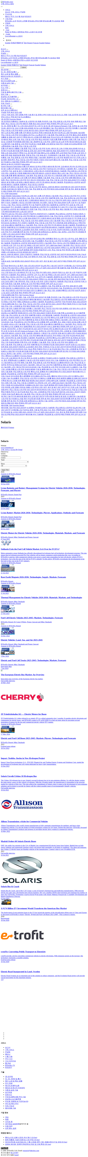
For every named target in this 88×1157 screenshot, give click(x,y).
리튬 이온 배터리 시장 (15, 178)
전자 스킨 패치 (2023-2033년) (46, 268)
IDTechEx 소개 (10, 21)
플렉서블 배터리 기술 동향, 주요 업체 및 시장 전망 (32, 175)
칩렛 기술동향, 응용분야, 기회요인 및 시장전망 (39, 333)
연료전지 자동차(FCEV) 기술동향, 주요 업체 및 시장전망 (50, 214)
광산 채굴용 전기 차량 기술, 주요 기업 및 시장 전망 (36, 209)
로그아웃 (38, 32)
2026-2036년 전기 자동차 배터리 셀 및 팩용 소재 (46, 218)
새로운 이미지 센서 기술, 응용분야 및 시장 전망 (58, 360)
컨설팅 (22, 12)
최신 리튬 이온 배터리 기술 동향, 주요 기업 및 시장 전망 (24, 169)
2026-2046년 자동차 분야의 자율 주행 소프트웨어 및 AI (57, 313)
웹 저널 (21, 16)
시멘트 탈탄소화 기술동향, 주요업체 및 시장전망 (64, 381)
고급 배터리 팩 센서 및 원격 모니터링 (23, 358)
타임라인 (27, 16)
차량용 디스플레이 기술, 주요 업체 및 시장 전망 (51, 286)
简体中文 (19, 43)
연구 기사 (14, 16)
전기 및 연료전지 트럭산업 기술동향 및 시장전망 (47, 205)
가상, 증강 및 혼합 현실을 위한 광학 (69, 412)
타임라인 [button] (23, 56)
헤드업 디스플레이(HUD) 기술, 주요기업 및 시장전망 (50, 216)
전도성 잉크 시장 (57, 137)
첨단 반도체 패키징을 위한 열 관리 (25, 351)
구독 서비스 (15, 12)
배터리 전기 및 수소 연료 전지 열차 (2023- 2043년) (58, 200)
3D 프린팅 (5, 70)
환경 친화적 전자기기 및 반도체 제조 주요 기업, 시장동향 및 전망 (57, 349)
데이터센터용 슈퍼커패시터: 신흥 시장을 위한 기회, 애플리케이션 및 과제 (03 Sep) (36, 1142)
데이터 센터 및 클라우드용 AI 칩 (55, 329)
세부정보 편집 (22, 32)
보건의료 (4, 85)
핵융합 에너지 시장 (77, 243)
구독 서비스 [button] (5, 51)
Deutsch (30, 43)
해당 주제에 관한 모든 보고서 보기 (60, 124)
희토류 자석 (68, 157)
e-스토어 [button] (27, 60)
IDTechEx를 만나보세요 (51, 21)
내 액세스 (13, 32)
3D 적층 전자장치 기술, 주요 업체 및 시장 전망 (52, 121)
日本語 (13, 43)
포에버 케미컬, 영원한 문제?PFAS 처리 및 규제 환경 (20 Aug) (28, 1144)
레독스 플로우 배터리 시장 (29, 182)
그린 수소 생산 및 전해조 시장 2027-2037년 (29, 245)
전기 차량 (4, 79)
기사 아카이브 (10, 1061)
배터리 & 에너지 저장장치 (11, 76)
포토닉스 (4, 90)
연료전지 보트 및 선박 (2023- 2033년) (15, 214)
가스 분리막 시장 (40, 383)
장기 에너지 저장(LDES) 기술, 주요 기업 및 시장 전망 (47, 180)
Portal (7, 32)
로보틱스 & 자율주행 (9, 97)
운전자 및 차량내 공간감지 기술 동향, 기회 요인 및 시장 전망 (30, 365)
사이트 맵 (8, 1122)
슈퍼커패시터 (65, 187)
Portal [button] (3, 60)
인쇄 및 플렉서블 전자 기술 (11, 92)
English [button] (3, 65)
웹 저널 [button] (17, 56)
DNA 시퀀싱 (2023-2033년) (25, 268)
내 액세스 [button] (9, 60)
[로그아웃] (14, 1153)
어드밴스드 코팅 (63, 133)
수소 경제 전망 (8, 248)
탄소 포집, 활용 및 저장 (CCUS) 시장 (57, 376)
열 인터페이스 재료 (8, 162)
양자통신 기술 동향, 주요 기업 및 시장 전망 (42, 308)
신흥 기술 (8, 1056)
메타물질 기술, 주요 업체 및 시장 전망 (57, 128)
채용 (62, 21)
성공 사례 (18, 112)
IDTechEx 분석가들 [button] (30, 58)
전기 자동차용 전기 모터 (55, 207)
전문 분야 (10, 112)
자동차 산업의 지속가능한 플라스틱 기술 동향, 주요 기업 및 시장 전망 (59, 160)
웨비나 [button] (3, 56)
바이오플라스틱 (25, 135)
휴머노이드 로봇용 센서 (14, 326)
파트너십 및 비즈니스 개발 (57, 115)
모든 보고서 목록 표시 (9, 110)
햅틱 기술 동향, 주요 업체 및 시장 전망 (35, 362)
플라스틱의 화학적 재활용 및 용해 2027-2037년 (69, 378)
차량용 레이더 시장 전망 (26, 313)
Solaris (11, 427)
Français (36, 43)
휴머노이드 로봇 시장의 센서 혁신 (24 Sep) (21, 1137)
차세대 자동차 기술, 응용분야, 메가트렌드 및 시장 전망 (30, 317)
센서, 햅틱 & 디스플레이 (10, 101)
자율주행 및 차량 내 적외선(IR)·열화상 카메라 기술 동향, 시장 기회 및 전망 (53, 320)
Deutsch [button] (25, 65)
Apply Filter (5, 470)
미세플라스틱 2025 (32, 385)
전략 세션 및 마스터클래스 (21, 117)
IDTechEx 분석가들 (35, 21)
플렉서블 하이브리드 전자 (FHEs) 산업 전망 (52, 335)
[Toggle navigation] (2, 6)
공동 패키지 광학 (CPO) (67, 333)
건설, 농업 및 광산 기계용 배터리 (20, 171)
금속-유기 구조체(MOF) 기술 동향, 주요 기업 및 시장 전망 (61, 155)
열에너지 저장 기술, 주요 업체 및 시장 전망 (33, 189)
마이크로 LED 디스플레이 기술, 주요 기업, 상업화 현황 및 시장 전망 (49, 290)
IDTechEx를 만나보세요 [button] (47, 58)
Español (42, 43)
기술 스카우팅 (73, 115)
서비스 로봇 (51, 326)
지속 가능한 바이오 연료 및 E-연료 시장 (16, 257)
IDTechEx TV (10, 1065)
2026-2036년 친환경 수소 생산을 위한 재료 (25, 153)
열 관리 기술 (5, 106)
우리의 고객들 (22, 21)
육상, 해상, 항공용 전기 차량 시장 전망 (70, 209)
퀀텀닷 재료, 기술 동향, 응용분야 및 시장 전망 (46, 157)
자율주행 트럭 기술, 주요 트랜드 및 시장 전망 (66, 198)
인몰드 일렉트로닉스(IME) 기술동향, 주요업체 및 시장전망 (39, 302)
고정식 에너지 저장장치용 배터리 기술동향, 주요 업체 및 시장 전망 (59, 171)
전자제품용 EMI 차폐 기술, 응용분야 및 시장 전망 (31, 142)
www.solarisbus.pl (7, 447)
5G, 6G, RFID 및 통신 (9, 72)
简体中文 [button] (15, 65)
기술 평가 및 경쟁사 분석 (37, 115)
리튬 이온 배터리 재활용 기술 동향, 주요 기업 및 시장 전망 (23, 148)
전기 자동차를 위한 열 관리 (19, 232)
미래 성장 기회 (12, 115)
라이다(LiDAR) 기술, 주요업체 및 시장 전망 (63, 288)
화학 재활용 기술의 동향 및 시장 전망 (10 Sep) (22, 1140)
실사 (80, 115)
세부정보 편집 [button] (18, 60)
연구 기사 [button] (10, 56)
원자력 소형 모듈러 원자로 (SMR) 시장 (19, 387)
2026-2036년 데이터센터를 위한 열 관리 (54, 351)
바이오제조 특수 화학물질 (43, 239)
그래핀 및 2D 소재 (57, 142)
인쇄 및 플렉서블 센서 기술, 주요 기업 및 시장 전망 (20, 304)
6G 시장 (38, 126)
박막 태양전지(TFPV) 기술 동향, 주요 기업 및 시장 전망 (49, 243)
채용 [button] (58, 58)
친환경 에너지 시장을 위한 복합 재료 (36, 137)
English (7, 43)
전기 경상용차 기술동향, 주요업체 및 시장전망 (28, 207)
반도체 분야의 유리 (77, 335)
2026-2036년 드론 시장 (65, 202)
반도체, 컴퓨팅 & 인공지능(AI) (16, 1101)
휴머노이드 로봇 (57, 317)
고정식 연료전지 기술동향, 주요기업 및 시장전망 (38, 254)
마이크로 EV (69, 218)
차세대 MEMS (14, 342)
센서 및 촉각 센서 (11, 1104)
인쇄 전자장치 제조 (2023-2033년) (74, 302)
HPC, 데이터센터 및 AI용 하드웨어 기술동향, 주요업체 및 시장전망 (26, 338)
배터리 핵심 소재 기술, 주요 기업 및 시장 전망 (20, 139)
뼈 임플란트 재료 (49, 151)
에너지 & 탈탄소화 (8, 81)
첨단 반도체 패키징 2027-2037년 (20, 286)
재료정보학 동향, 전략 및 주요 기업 (26, 155)
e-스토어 (31, 32)
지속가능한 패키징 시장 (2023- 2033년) (65, 392)
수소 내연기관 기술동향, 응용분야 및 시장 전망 (33, 248)
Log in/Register (10, 36)
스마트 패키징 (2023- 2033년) (34, 130)
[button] (7, 10)
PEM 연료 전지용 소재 (71, 153)
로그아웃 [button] (34, 60)
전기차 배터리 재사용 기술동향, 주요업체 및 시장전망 (59, 182)
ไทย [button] (20, 65)
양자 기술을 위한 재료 (17, 308)
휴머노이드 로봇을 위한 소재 (52, 153)
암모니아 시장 (27, 239)
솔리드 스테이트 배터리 (51, 187)
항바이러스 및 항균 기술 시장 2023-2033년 (24, 266)
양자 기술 (4, 94)
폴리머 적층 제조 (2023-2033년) (35, 124)
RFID (21, 130)
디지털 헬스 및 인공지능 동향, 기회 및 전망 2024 (29, 410)
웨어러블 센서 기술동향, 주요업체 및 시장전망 (43, 414)
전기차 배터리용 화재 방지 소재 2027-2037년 (28, 396)
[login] (16, 1155)
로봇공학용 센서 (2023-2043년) (35, 326)
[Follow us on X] (46, 1009)
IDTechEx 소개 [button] (6, 58)
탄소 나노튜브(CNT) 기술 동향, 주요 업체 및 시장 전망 (51, 135)
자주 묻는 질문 (10, 1128)
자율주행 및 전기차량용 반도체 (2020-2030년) (24, 227)
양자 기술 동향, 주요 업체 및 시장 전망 (15, 344)
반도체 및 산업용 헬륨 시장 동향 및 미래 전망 (45, 144)
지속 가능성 (5, 103)
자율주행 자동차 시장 (37, 315)
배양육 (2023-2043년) (22, 261)
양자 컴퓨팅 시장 (65, 308)
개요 (7, 1117)
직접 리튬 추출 (55, 139)
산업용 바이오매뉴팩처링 (73, 144)
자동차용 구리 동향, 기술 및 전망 (44, 202)
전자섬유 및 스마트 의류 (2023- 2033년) (18, 412)
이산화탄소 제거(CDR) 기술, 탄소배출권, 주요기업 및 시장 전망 (37, 241)
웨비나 (7, 16)
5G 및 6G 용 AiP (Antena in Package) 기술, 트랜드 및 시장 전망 (64, 126)
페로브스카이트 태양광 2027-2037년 (23, 252)
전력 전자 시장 (25, 342)
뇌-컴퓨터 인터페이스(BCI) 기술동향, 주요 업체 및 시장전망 (60, 358)
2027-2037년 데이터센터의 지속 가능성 (71, 254)
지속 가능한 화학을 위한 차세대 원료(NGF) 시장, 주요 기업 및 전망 (39, 250)
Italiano (47, 43)
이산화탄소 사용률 (69, 241)
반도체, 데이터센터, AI (9, 99)
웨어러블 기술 (6, 108)
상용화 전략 (22, 115)
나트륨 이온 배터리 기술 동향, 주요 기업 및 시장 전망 (21, 187)
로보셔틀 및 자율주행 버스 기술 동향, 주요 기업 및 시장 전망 (28, 225)
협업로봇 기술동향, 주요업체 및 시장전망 (61, 315)
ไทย (25, 43)
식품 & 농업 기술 (7, 83)
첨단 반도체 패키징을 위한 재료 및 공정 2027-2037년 (23, 151)
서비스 (3, 115)
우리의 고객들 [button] (17, 58)
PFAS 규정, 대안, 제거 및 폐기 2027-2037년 (47, 261)
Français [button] (31, 65)
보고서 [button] (3, 49)
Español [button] (37, 65)
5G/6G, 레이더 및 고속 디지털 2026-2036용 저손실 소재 (21, 128)
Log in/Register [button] (6, 62)
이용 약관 (8, 1126)
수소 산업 (4, 88)
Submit (24, 67)
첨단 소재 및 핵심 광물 (9, 74)
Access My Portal (16, 450)
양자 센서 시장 (78, 308)
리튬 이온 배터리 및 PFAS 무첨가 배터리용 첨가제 (38, 133)
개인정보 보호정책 (12, 1124)
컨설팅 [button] (3, 53)
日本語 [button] (9, 65)
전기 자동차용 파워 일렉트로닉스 (65, 223)
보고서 (7, 12)
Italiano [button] (43, 65)
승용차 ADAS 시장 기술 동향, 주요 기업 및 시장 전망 (58, 221)
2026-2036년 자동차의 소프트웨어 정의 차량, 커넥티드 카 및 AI (28, 230)
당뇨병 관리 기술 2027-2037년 (52, 266)
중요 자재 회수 (44, 139)
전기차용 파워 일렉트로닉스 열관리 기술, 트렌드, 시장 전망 (52, 232)
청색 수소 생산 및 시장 (62, 239)
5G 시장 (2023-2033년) (26, 126)
